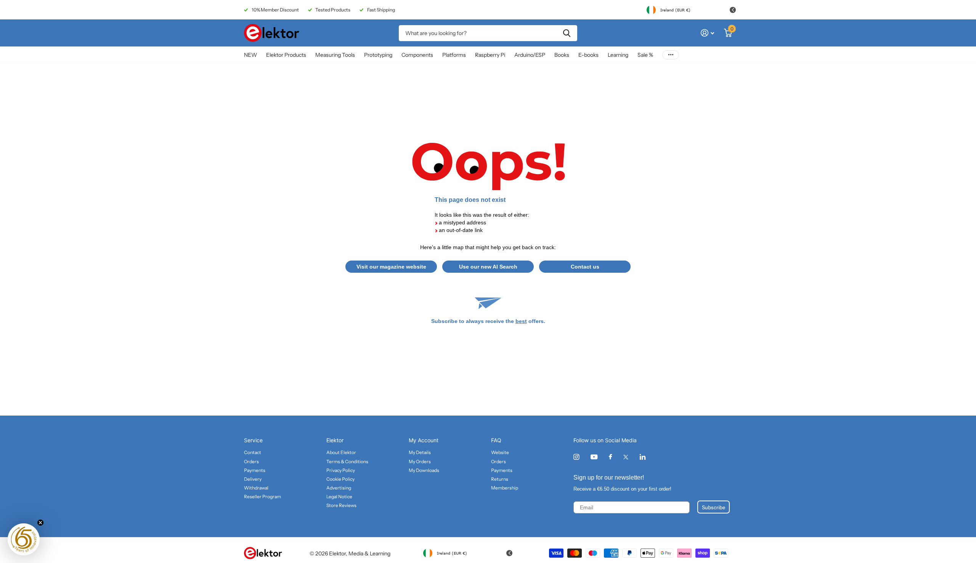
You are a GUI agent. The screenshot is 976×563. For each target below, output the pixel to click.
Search (566, 33)
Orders (251, 461)
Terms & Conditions (347, 461)
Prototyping (378, 54)
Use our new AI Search (488, 267)
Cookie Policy (340, 479)
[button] (24, 539)
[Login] (707, 33)
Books (561, 54)
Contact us (585, 267)
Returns (499, 479)
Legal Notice (339, 496)
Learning (618, 54)
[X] (625, 457)
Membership (504, 488)
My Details (420, 452)
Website (500, 452)
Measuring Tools (335, 54)
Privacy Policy (340, 470)
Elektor (335, 440)
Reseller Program (262, 496)
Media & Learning (369, 553)
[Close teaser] (40, 523)
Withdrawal (256, 488)
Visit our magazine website (391, 267)
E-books (588, 54)
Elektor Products (286, 54)
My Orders (420, 461)
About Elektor (341, 452)
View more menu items (670, 55)
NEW (250, 54)
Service (253, 440)
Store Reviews (341, 505)
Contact (252, 452)
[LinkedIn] (642, 457)
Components (417, 54)
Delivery (253, 479)
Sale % (645, 54)
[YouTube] (594, 457)
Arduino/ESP (529, 54)
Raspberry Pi (490, 54)
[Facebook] (610, 457)
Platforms (454, 54)
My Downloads (424, 470)
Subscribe (713, 507)
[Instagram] (576, 457)
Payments (254, 470)
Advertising (338, 488)
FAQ (496, 440)
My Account (423, 440)
